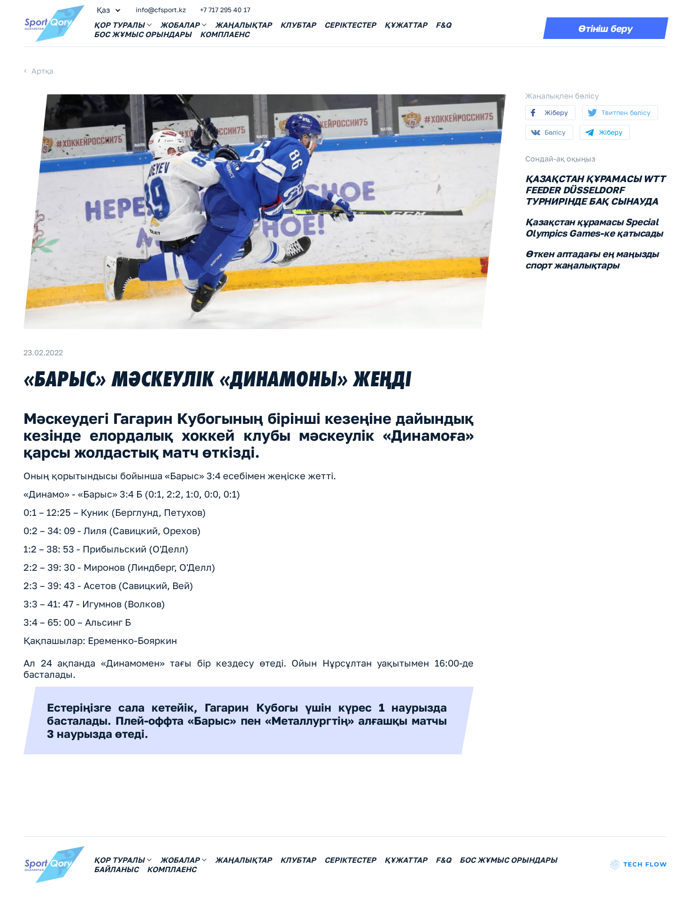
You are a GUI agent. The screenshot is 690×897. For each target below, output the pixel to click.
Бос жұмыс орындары (143, 34)
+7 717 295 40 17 (225, 10)
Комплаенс (224, 34)
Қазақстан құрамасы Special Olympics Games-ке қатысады (594, 227)
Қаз (103, 10)
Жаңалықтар (243, 25)
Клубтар (298, 25)
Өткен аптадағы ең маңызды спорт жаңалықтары (592, 259)
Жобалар (179, 25)
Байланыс (116, 869)
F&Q (443, 25)
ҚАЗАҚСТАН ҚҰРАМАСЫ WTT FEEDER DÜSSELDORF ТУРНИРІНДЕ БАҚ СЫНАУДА (595, 190)
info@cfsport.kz (161, 10)
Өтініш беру (605, 28)
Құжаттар (405, 25)
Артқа (42, 71)
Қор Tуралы (119, 25)
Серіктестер (350, 25)
